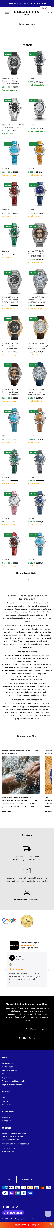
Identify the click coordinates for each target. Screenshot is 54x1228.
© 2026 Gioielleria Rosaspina (12, 1219)
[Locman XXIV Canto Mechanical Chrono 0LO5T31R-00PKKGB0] (40, 235)
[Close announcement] (51, 1224)
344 (12, 1151)
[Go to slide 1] (25, 987)
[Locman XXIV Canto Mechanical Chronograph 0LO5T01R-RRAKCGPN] (40, 328)
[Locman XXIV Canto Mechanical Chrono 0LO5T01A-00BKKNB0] (14, 281)
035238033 (15, 1148)
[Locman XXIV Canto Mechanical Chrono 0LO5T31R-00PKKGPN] (14, 374)
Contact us (6, 1121)
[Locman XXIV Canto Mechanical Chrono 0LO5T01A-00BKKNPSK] (14, 63)
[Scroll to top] (48, 1221)
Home (21, 24)
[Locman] (40, 63)
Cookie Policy (7, 1066)
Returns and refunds (10, 1070)
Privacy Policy (23, 1008)
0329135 (18, 1151)
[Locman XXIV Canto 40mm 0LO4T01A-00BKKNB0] (14, 109)
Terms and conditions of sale (13, 1081)
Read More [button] (13, 983)
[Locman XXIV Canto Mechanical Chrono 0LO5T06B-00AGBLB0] (40, 281)
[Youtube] (24, 1039)
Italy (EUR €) (27, 1179)
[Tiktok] (34, 1039)
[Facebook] (19, 1039)
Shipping (5, 1074)
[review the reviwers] (10, 965)
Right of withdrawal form (12, 1084)
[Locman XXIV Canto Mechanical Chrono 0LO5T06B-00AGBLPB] (40, 374)
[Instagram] (30, 1039)
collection (19, 603)
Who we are (6, 1117)
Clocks (4, 1097)
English (10, 1179)
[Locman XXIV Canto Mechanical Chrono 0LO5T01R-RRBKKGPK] (14, 328)
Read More (6, 811)
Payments (6, 1077)
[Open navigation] (7, 12)
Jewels (5, 1101)
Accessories (6, 1104)
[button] (45, 8)
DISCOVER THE (34, 3)
